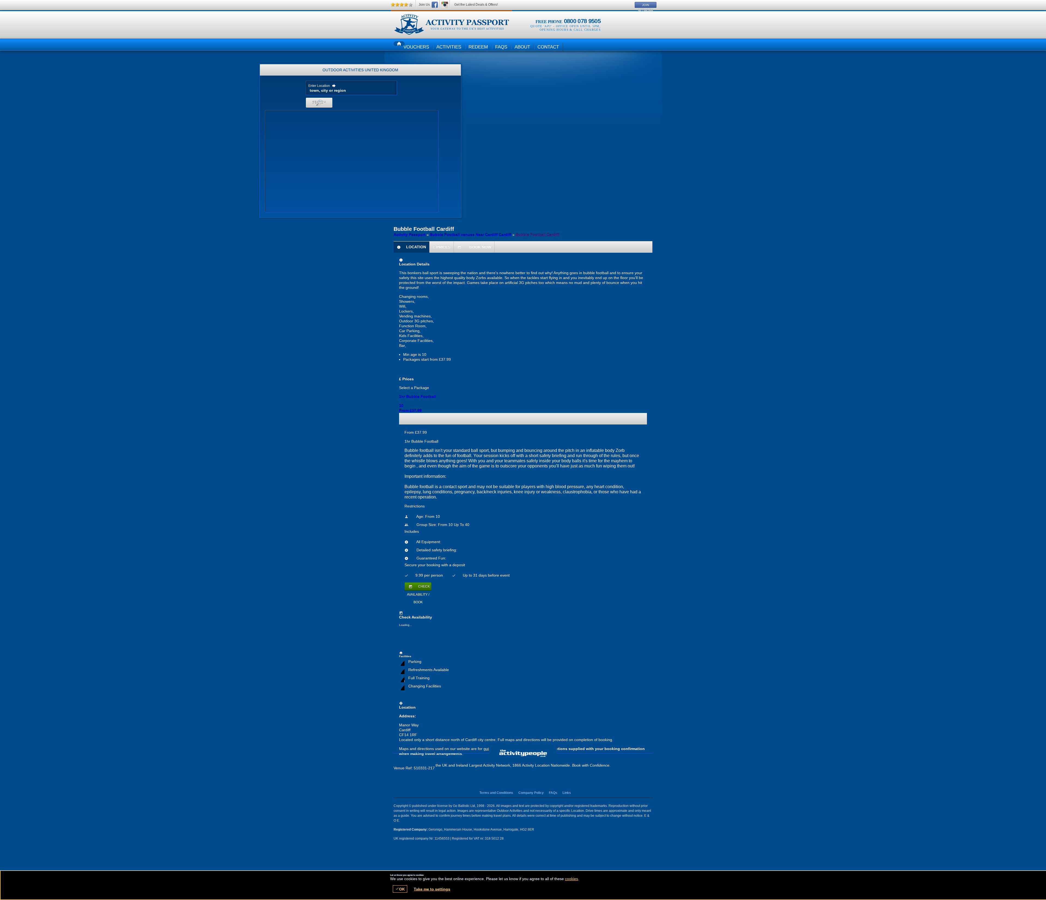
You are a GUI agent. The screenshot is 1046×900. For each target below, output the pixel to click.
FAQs (553, 793)
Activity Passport (409, 234)
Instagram (445, 5)
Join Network (645, 5)
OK (400, 889)
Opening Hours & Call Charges (570, 29)
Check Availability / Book (418, 587)
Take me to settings (432, 889)
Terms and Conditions (496, 793)
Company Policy (531, 793)
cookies (571, 879)
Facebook (435, 5)
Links (566, 793)
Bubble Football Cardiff (451, 24)
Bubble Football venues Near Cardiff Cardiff (470, 234)
